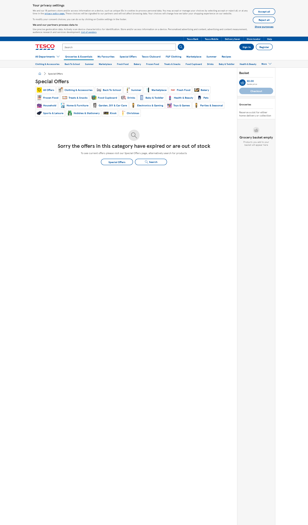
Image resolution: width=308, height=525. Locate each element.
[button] (192, 39)
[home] (39, 73)
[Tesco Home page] (45, 47)
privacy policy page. (55, 13)
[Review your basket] (242, 82)
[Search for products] (181, 47)
